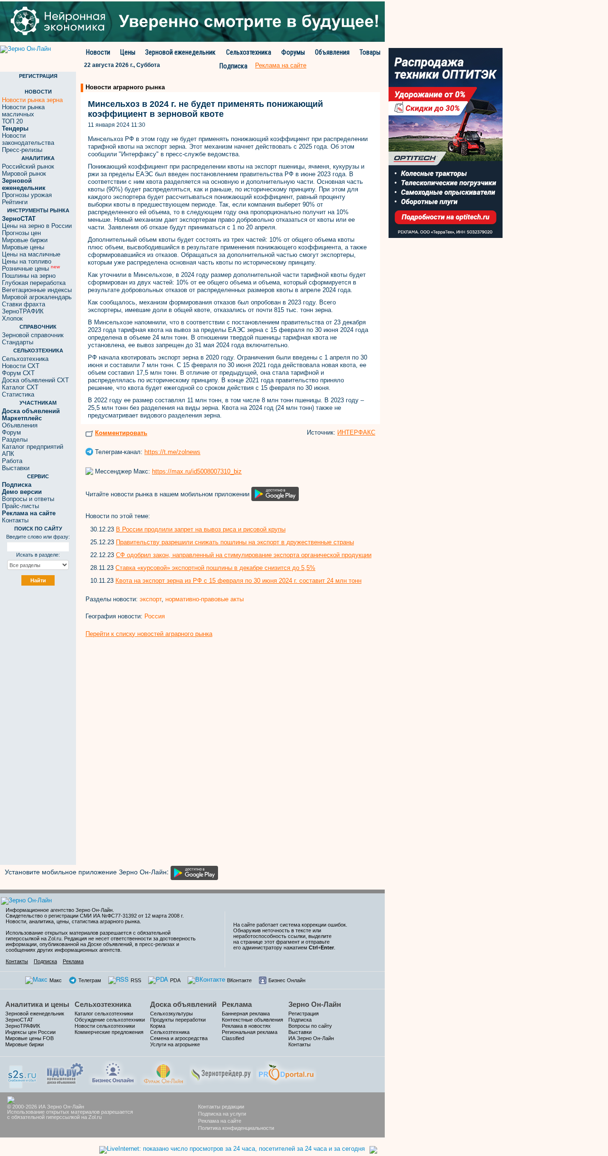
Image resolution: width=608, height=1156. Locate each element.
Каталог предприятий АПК (32, 450)
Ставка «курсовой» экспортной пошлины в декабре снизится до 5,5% (215, 567)
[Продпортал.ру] (286, 1071)
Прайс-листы (20, 506)
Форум (11, 432)
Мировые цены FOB (29, 1038)
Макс (55, 980)
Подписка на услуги (222, 1114)
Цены (127, 52)
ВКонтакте (239, 980)
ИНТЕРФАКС (356, 432)
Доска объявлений (183, 1004)
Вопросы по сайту (310, 1026)
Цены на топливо (26, 261)
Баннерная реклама (246, 1013)
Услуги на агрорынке (175, 1044)
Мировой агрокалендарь (37, 297)
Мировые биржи (25, 240)
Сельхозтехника (248, 52)
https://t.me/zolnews (172, 451)
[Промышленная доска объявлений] (65, 1072)
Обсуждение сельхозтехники (110, 1020)
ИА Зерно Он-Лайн (311, 1038)
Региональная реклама (249, 1032)
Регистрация (303, 1013)
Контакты (15, 520)
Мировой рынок (24, 173)
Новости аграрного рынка (125, 87)
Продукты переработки (178, 1020)
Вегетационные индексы (37, 290)
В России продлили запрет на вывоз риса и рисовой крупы (200, 529)
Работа (12, 460)
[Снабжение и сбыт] (23, 1073)
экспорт (151, 599)
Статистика (18, 394)
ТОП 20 (12, 121)
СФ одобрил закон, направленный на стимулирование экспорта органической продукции (243, 555)
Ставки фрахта (23, 304)
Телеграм (89, 980)
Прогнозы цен (21, 233)
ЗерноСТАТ (19, 1020)
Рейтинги (15, 202)
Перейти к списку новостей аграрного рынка (149, 633)
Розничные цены (31, 268)
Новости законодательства (28, 139)
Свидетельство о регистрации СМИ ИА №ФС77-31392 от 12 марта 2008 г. (95, 916)
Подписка (233, 66)
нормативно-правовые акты (204, 599)
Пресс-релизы (22, 149)
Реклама (73, 961)
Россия (154, 616)
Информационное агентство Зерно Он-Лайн (59, 910)
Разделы (15, 439)
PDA (175, 980)
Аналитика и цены (37, 1004)
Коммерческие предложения (109, 1032)
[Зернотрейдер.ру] (221, 1071)
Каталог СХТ (20, 387)
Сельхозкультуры (171, 1013)
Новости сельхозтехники (105, 1026)
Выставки (15, 468)
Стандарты (17, 342)
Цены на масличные (31, 254)
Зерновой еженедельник (180, 52)
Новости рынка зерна (32, 100)
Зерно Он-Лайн (314, 1004)
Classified (233, 1038)
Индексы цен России (30, 1032)
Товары (370, 52)
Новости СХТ (20, 366)
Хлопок (12, 318)
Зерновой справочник (33, 335)
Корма (157, 1026)
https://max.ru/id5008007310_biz (197, 471)
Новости (98, 52)
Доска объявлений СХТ (35, 380)
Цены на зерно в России (37, 225)
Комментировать (121, 432)
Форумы (293, 52)
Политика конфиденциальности (236, 1128)
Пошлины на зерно (29, 275)
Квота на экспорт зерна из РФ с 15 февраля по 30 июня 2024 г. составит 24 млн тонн (238, 580)
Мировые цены (23, 247)
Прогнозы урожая (27, 195)
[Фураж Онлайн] (163, 1071)
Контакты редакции (221, 1106)
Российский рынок (28, 166)
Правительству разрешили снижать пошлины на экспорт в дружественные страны (235, 542)
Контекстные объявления (252, 1020)
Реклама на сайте (219, 1121)
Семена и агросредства (179, 1038)
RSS (136, 980)
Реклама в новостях (246, 1026)
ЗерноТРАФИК (23, 311)
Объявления (332, 52)
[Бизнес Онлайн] (112, 1071)
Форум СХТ (18, 373)
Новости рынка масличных (23, 111)
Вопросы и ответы (28, 498)
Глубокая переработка (34, 282)
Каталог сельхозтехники (104, 1013)
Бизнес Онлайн (286, 980)
